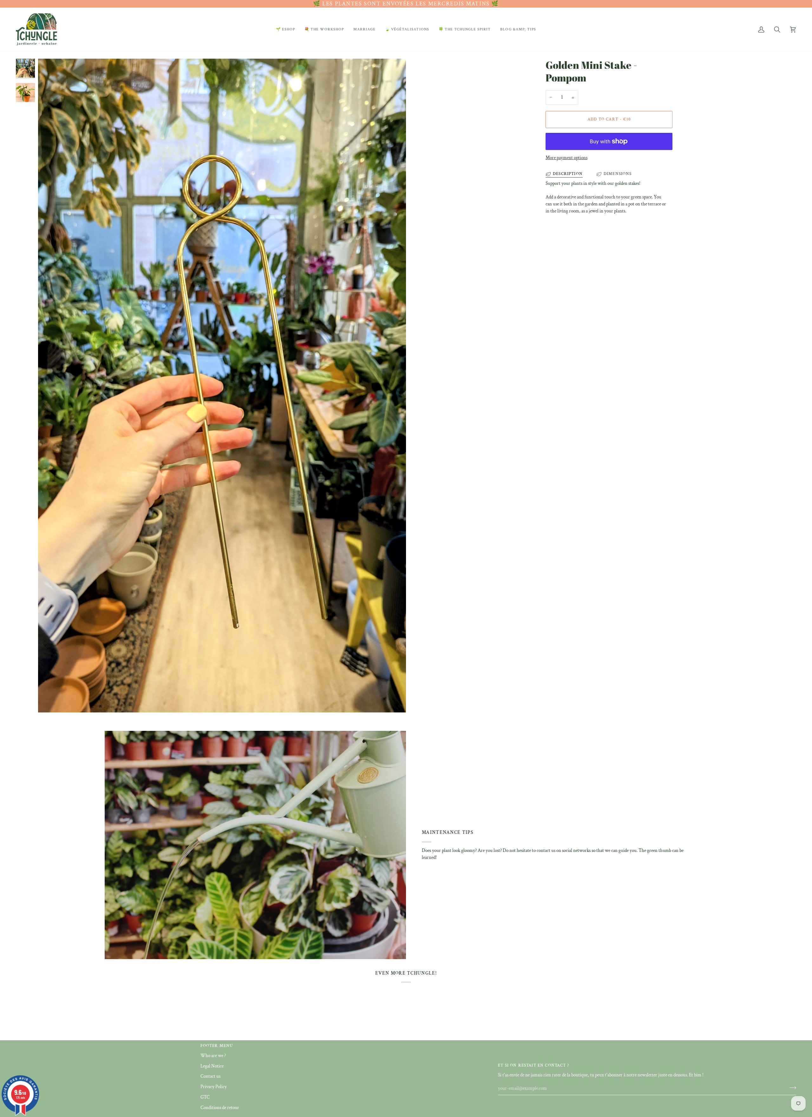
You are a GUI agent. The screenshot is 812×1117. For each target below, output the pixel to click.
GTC (205, 1097)
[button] (285, 29)
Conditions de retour (219, 1108)
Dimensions (618, 174)
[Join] (791, 1087)
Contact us (210, 1076)
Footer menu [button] (216, 1046)
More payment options (566, 158)
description (568, 174)
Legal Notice (212, 1066)
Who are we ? (213, 1056)
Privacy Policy (213, 1087)
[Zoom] (222, 385)
